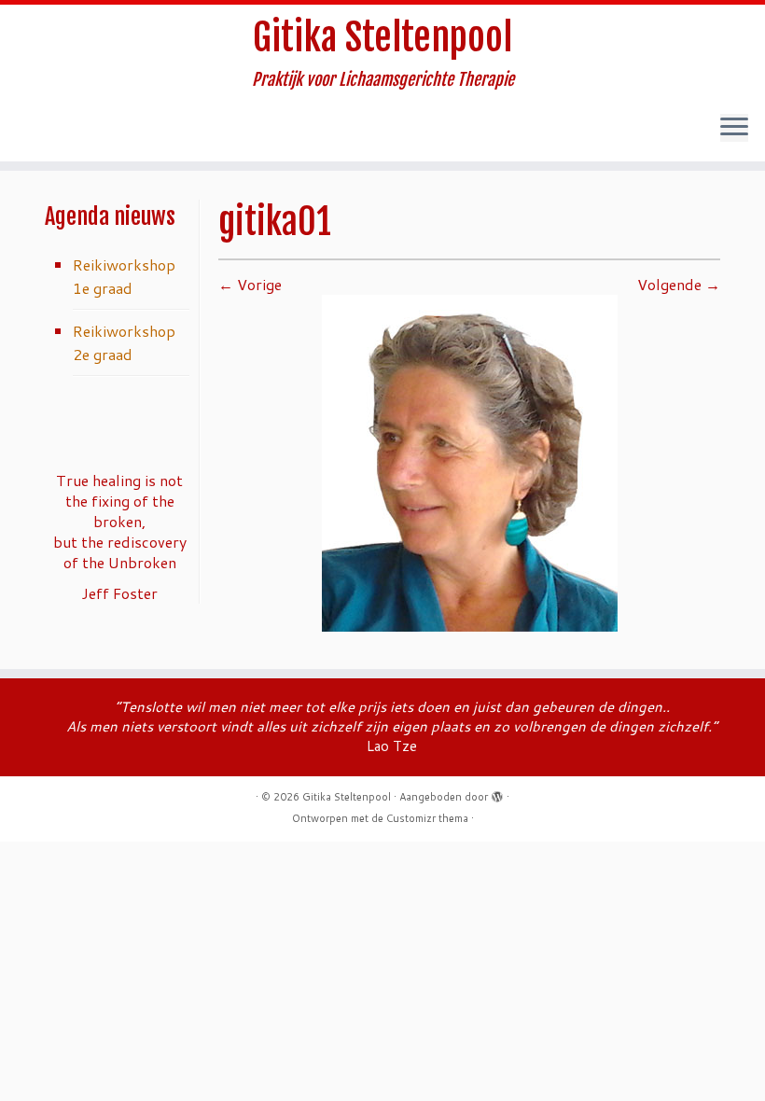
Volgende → (678, 284)
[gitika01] (470, 461)
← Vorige (250, 284)
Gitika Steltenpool (382, 37)
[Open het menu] (734, 128)
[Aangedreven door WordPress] (497, 793)
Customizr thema (427, 818)
